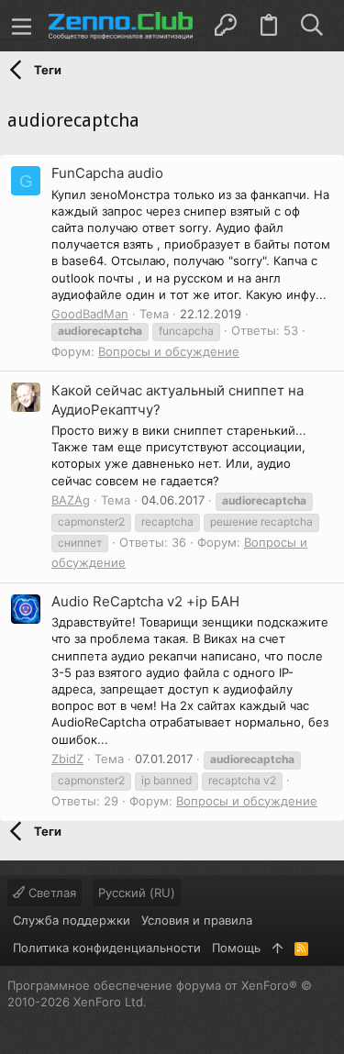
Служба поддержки (71, 920)
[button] (22, 25)
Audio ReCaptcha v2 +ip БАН (145, 601)
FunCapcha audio (107, 173)
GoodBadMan (89, 313)
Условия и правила (196, 920)
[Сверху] (277, 947)
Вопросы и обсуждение (168, 351)
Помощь (236, 947)
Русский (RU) (136, 892)
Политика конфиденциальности (107, 947)
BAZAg (70, 500)
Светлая (50, 892)
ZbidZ (67, 758)
